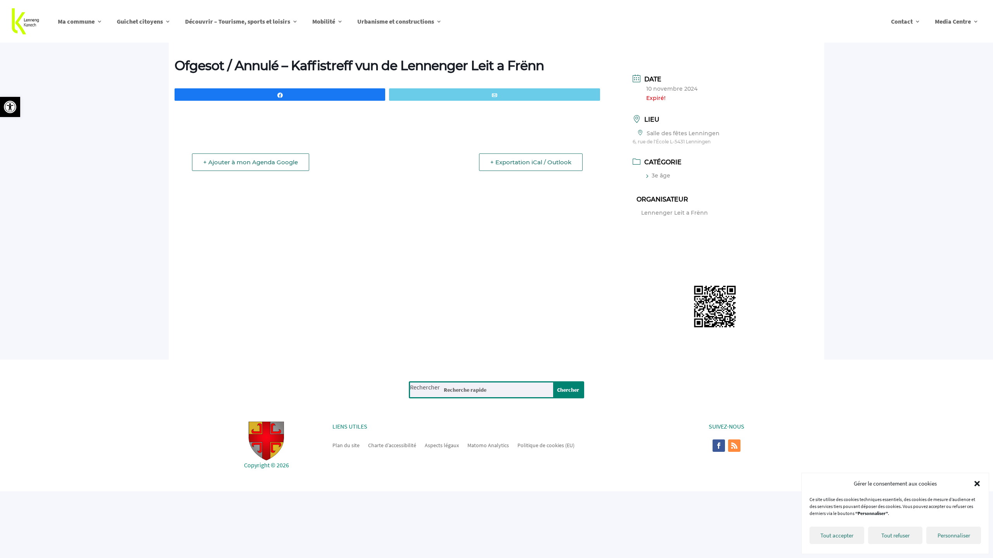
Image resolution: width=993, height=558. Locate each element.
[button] (10, 107)
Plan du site (346, 445)
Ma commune (76, 21)
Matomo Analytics (488, 445)
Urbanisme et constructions (395, 21)
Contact (902, 21)
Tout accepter (836, 535)
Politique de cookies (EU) (545, 445)
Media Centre (953, 21)
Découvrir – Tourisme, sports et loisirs (237, 21)
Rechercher (425, 387)
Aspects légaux (442, 445)
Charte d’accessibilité (392, 445)
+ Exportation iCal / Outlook (530, 162)
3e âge (661, 175)
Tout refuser (895, 535)
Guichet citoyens (140, 21)
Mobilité (323, 21)
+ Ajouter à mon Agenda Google (250, 162)
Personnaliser (954, 535)
